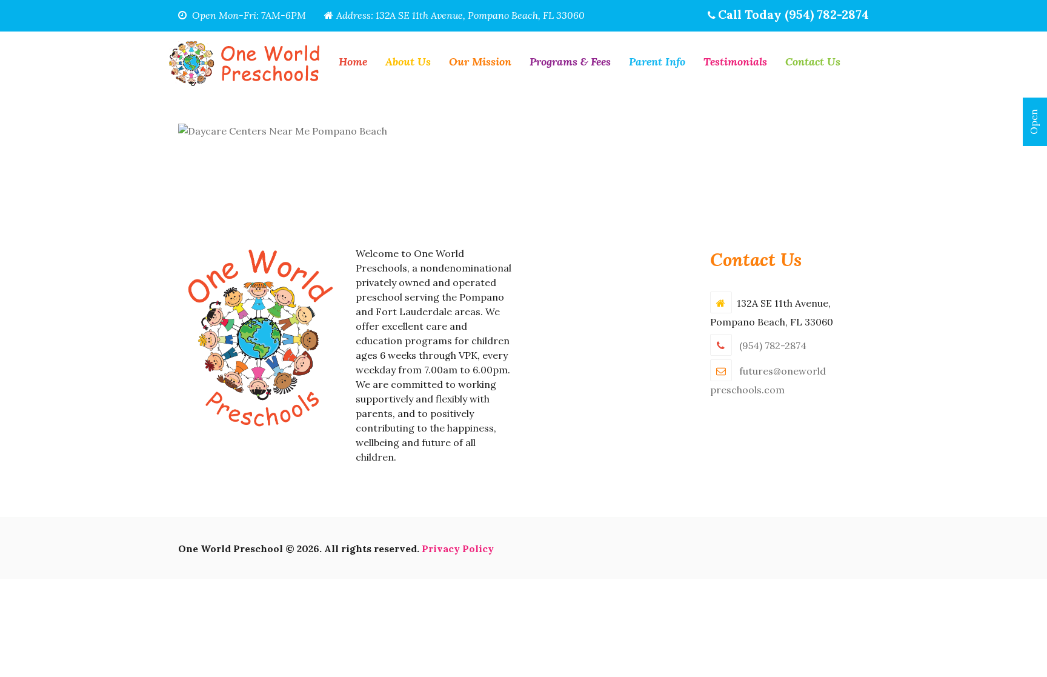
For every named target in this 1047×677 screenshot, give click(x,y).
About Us (408, 61)
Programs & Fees (570, 61)
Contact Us (812, 61)
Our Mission (480, 61)
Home (353, 61)
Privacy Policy (458, 548)
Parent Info (657, 61)
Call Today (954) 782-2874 (793, 14)
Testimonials (735, 61)
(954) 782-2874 (772, 345)
